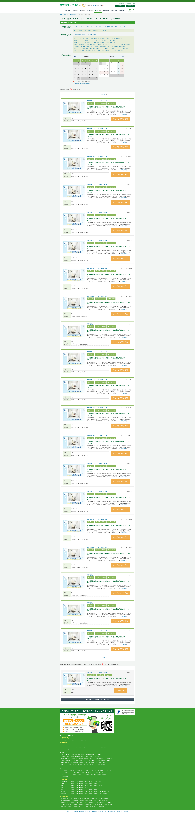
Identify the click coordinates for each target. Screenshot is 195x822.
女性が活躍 (86, 806)
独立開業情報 (106, 10)
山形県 (95, 781)
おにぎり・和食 (64, 776)
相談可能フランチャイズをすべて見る (97, 699)
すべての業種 (78, 34)
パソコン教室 (81, 50)
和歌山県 (104, 30)
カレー (102, 770)
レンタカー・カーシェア (115, 48)
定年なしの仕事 (74, 798)
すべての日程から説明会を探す (82, 83)
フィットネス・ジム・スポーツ (113, 42)
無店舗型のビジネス (84, 800)
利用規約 (95, 811)
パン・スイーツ (90, 772)
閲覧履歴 (129, 11)
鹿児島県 (100, 793)
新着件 (102, 5)
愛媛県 (81, 791)
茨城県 (72, 785)
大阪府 (89, 30)
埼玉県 (86, 785)
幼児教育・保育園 (110, 38)
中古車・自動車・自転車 (101, 747)
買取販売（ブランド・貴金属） (81, 40)
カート (133, 11)
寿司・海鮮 (93, 774)
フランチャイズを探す (66, 10)
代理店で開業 (101, 806)
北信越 (104, 27)
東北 (92, 27)
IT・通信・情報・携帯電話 (98, 42)
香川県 (77, 791)
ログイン (121, 5)
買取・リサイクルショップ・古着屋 (74, 747)
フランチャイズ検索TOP (67, 735)
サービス (90, 34)
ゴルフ (106, 48)
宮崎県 (95, 793)
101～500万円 (71, 740)
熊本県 (86, 793)
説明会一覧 (66, 14)
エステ (117, 44)
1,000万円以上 (88, 740)
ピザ (107, 770)
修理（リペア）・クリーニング (109, 40)
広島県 (104, 791)
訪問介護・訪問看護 (125, 44)
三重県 (86, 787)
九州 (120, 27)
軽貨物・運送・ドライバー (106, 46)
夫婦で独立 (81, 804)
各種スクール (119, 38)
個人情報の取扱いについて (85, 811)
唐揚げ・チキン (77, 774)
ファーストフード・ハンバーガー (68, 770)
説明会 (98, 10)
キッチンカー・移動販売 (80, 772)
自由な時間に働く (65, 798)
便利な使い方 (69, 811)
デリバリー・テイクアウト (66, 774)
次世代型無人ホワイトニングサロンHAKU (97, 100)
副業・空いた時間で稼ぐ (84, 798)
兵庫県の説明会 (73, 14)
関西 (108, 27)
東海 (100, 27)
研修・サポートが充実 (66, 806)
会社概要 (76, 811)
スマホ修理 (95, 46)
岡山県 (100, 791)
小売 (84, 34)
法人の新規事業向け (65, 800)
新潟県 (72, 783)
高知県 (86, 791)
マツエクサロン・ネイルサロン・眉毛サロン (112, 50)
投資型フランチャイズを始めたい (68, 802)
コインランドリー (126, 42)
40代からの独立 (94, 798)
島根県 (95, 791)
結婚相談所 (81, 44)
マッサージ (76, 46)
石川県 (81, 783)
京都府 (85, 30)
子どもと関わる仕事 (98, 804)
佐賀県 (77, 793)
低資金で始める (75, 800)
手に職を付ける (93, 806)
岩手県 (81, 781)
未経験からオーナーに (93, 802)
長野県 (95, 783)
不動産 (75, 44)
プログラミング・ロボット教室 (93, 50)
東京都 (95, 785)
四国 (112, 27)
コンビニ (63, 747)
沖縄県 (105, 793)
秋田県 (90, 781)
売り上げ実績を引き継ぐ (82, 802)
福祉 (75, 50)
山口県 (109, 791)
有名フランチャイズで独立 (105, 802)
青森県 (77, 781)
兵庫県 (94, 30)
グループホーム (126, 48)
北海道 (88, 27)
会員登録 (131, 5)
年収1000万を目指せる (66, 804)
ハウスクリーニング (83, 38)
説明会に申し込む (121, 119)
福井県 (86, 783)
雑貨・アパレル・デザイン (89, 747)
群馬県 (81, 785)
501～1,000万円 (79, 740)
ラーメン (86, 770)
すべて (75, 30)
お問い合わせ (119, 811)
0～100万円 (63, 740)
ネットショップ (111, 44)
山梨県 (90, 783)
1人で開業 (75, 804)
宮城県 (86, 781)
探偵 (87, 48)
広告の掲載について (103, 811)
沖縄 (124, 27)
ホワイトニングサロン (86, 46)
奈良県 (99, 30)
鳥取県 (90, 791)
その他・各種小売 (65, 749)
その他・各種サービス (91, 44)
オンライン (81, 27)
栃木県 (77, 785)
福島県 (100, 781)
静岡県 (77, 787)
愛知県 (81, 787)
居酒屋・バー (79, 770)
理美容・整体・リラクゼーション (82, 42)
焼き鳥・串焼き (86, 774)
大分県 (90, 793)
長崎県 (81, 793)
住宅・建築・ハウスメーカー (97, 48)
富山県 (77, 783)
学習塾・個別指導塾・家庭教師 (97, 38)
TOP (61, 14)
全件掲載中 (95, 5)
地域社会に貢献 (88, 804)
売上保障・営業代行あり (104, 798)
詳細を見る (123, 114)
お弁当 (111, 770)
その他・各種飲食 (99, 772)
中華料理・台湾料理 (102, 774)
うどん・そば (93, 770)
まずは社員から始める (77, 806)
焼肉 (98, 770)
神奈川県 (100, 785)
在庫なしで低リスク (94, 800)
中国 (116, 27)
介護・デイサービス (95, 40)
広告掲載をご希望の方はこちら (126, 3)
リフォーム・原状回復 (79, 48)
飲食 (95, 34)
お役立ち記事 (122, 10)
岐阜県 (72, 787)
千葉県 (90, 785)
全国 (76, 27)
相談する (121, 690)
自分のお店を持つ (104, 800)
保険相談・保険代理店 (119, 46)
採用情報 (126, 811)
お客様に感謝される (108, 804)
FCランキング (114, 10)
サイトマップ (112, 811)
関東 (96, 27)
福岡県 (72, 793)
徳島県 (72, 791)
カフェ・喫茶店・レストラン (67, 772)
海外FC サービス (102, 44)
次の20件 (102, 94)
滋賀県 (80, 30)
